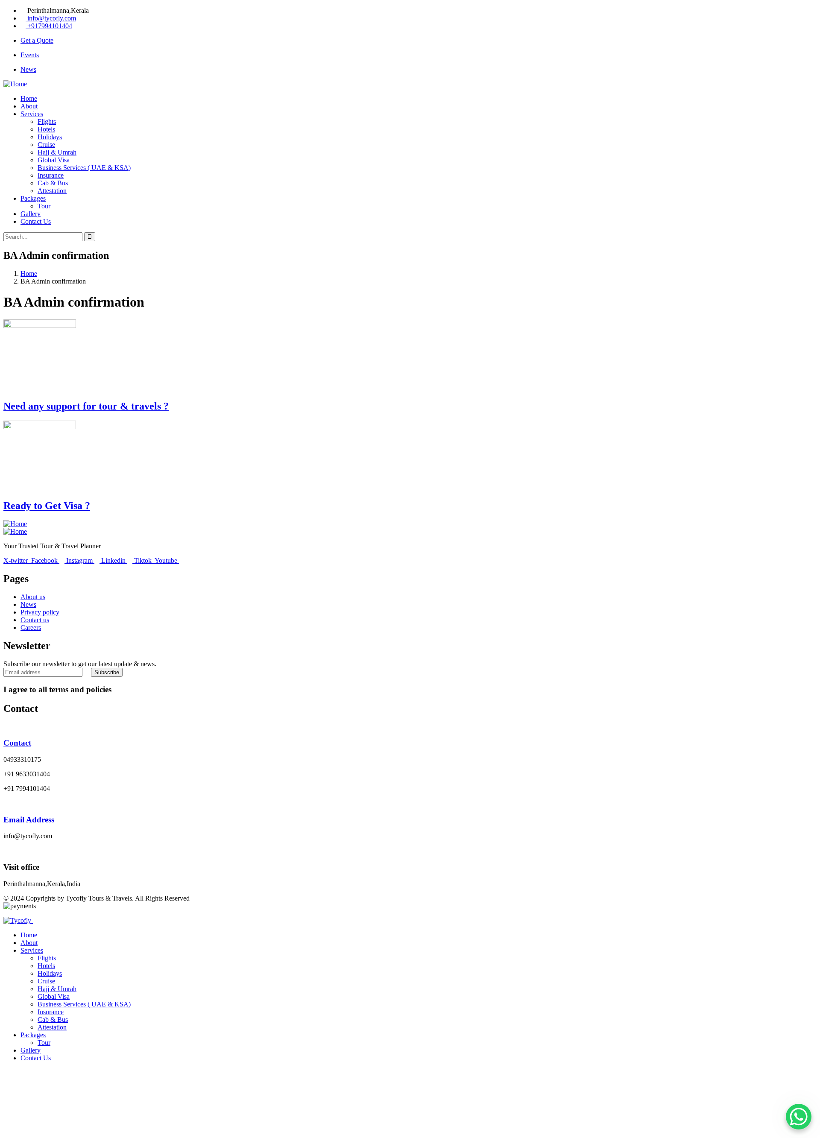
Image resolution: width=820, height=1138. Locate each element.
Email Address (28, 819)
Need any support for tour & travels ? (86, 406)
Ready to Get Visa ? (46, 505)
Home (28, 273)
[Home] (15, 84)
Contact (17, 742)
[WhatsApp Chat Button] (798, 1116)
